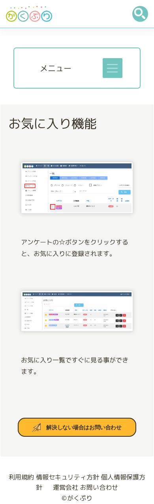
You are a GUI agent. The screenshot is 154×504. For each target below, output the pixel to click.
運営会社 (65, 487)
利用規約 (21, 477)
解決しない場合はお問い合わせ (83, 427)
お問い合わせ (99, 487)
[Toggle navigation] (112, 68)
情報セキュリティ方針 (67, 477)
